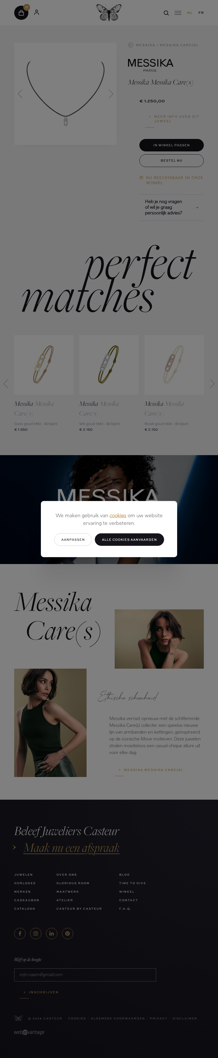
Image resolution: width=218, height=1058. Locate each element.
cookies (118, 515)
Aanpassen (73, 539)
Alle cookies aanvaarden (129, 539)
